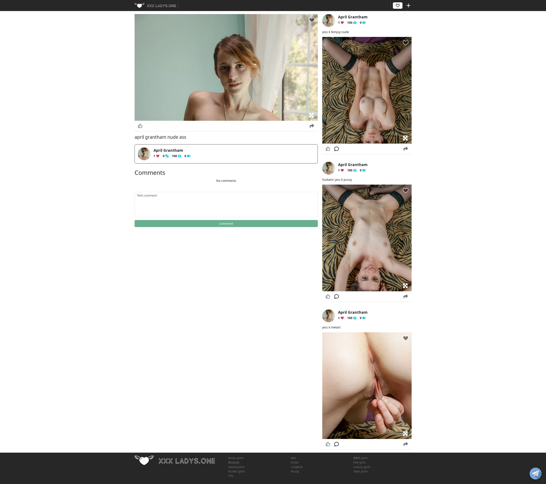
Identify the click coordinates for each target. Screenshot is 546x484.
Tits (230, 476)
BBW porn (360, 458)
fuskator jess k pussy (337, 180)
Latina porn (236, 467)
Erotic (295, 462)
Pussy (295, 471)
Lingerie (297, 467)
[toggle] (536, 474)
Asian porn (236, 458)
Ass (293, 458)
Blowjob (234, 462)
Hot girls (359, 462)
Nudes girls (236, 471)
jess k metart (331, 327)
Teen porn (360, 471)
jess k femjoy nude (335, 32)
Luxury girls (361, 467)
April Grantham (168, 150)
